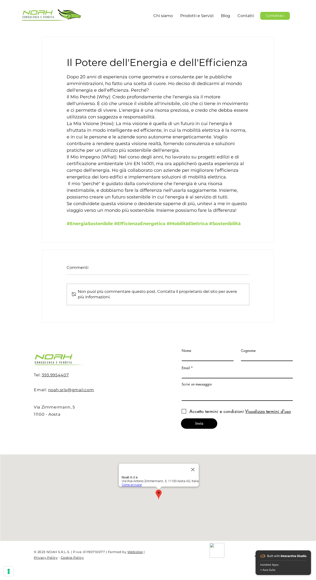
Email (186, 368)
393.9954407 (55, 375)
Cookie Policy (72, 557)
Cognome (248, 350)
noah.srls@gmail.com (71, 389)
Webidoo (135, 552)
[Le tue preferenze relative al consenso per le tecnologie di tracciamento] (8, 571)
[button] (197, 16)
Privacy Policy (46, 557)
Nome (186, 350)
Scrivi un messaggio (197, 384)
